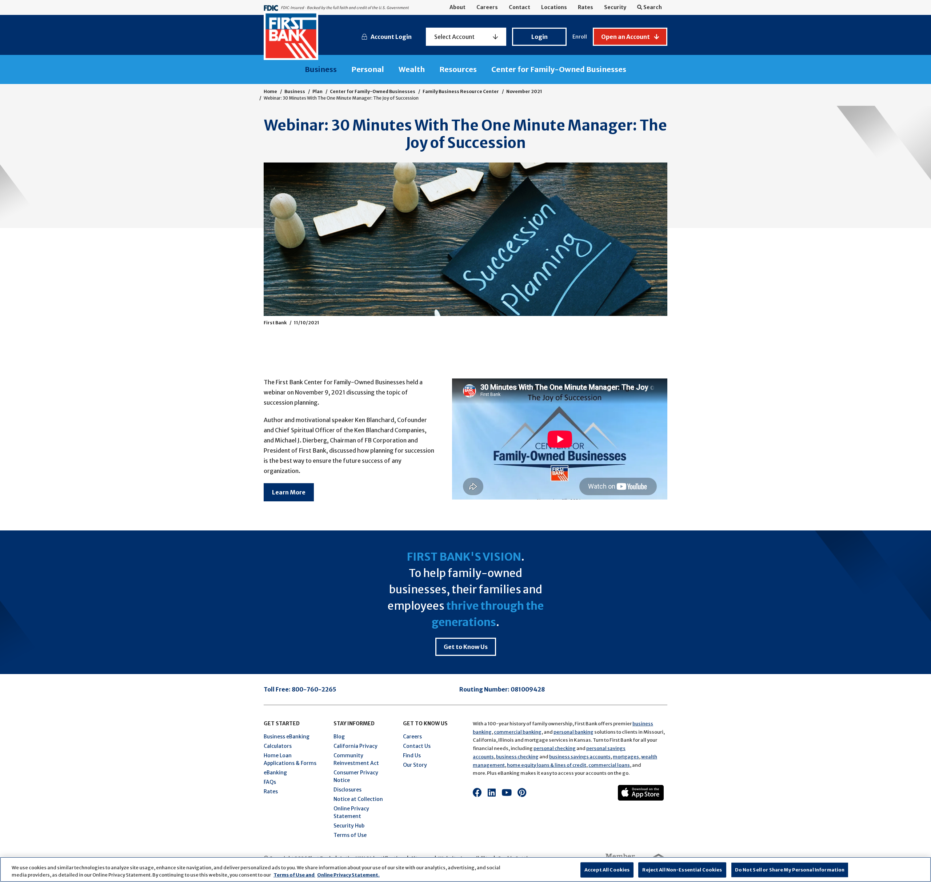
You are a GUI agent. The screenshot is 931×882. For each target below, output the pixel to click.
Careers (487, 7)
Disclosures (347, 789)
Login (539, 36)
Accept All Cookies (607, 870)
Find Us (412, 755)
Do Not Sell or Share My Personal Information (790, 870)
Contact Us (417, 746)
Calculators (278, 746)
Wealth (412, 69)
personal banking (574, 732)
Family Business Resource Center (461, 91)
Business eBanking (286, 736)
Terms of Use (350, 835)
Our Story (415, 765)
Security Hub (348, 825)
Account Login (391, 36)
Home (270, 91)
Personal (367, 69)
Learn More (288, 492)
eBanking (275, 772)
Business (321, 69)
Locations (554, 7)
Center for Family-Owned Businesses (558, 69)
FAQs (270, 782)
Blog (339, 736)
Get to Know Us (466, 646)
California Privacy (355, 746)
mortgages (626, 757)
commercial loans (609, 765)
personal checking (555, 748)
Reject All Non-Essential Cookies (682, 870)
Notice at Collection (358, 799)
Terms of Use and (294, 874)
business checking (517, 757)
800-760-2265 (314, 689)
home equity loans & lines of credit (546, 765)
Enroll (579, 36)
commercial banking (518, 732)
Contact (519, 7)
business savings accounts (580, 757)
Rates (585, 7)
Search (652, 7)
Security (615, 7)
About (457, 7)
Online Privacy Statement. (348, 874)
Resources (458, 69)
